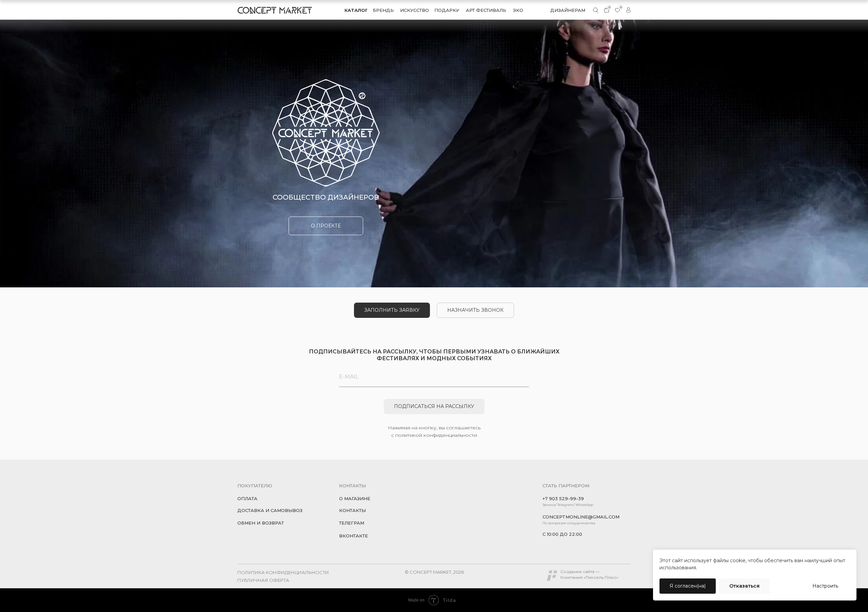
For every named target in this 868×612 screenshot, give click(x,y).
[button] (475, 310)
